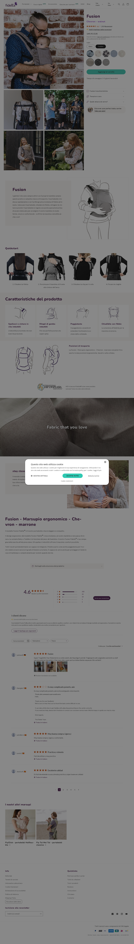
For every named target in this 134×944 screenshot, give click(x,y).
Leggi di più (97, 470)
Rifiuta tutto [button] (93, 476)
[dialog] (67, 472)
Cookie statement (67, 481)
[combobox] (105, 462)
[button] (39, 476)
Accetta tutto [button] (72, 476)
